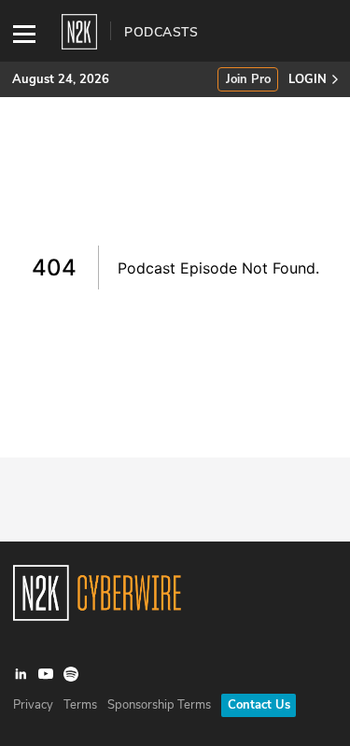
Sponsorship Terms (159, 705)
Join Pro (248, 80)
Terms (80, 705)
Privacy (33, 705)
